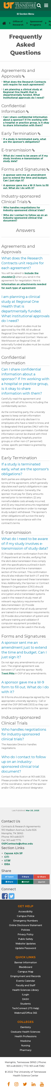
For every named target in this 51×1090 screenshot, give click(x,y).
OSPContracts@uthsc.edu (17, 843)
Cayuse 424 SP (13, 853)
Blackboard (25, 967)
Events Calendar (25, 980)
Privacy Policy (25, 934)
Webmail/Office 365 (25, 1013)
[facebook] (8, 1085)
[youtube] (42, 1085)
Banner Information (25, 962)
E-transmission (16, 150)
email (26, 882)
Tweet (12, 877)
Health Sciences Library (25, 990)
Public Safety (25, 939)
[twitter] (25, 1085)
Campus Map (25, 971)
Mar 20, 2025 (32, 810)
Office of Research (18, 23)
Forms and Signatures (23, 169)
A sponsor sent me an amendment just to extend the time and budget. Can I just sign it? (25, 178)
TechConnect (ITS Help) (25, 1008)
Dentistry (25, 1027)
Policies (25, 930)
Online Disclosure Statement (25, 925)
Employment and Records (25, 976)
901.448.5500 (14, 1066)
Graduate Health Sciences (25, 1031)
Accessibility (25, 911)
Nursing (25, 1045)
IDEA (7, 864)
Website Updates (25, 943)
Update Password (25, 948)
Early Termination (19, 133)
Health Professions (26, 1036)
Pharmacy (25, 1050)
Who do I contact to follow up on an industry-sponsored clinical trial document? (25, 218)
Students (25, 1003)
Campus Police (25, 916)
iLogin (25, 994)
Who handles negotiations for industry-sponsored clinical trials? (24, 209)
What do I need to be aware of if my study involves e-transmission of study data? (25, 158)
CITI (6, 857)
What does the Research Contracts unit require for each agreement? (24, 83)
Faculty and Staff (25, 985)
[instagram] (16, 1085)
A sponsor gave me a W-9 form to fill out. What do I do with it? (26, 186)
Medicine (25, 1041)
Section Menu (26, 14)
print (42, 882)
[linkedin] (33, 1085)
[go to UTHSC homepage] (3, 23)
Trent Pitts (7, 673)
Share (28, 877)
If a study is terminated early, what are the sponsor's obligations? (24, 140)
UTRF (7, 860)
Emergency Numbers (25, 920)
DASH (25, 999)
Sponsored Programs (36, 23)
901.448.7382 (36, 1066)
